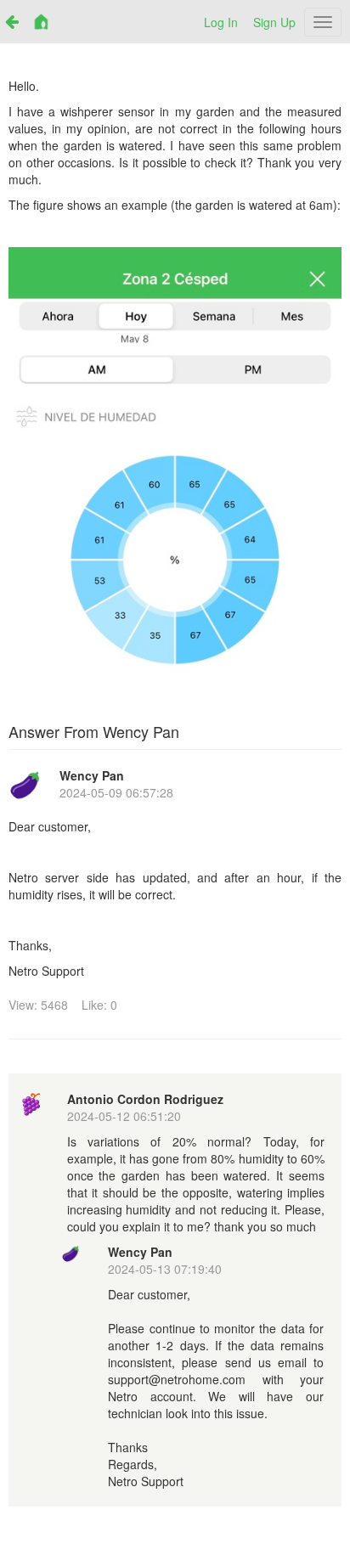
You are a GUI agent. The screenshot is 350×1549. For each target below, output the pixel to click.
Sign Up (274, 22)
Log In (221, 22)
